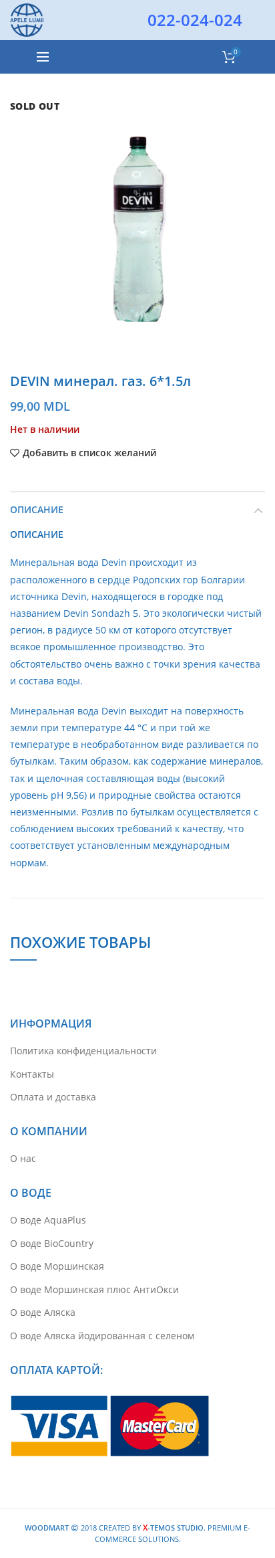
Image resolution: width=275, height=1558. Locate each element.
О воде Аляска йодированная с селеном (102, 1335)
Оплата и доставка (53, 1096)
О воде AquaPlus (48, 1219)
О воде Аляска (42, 1312)
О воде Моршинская (57, 1266)
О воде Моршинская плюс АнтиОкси (94, 1289)
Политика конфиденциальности (83, 1050)
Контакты (32, 1074)
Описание (36, 509)
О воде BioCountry (51, 1243)
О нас (23, 1158)
